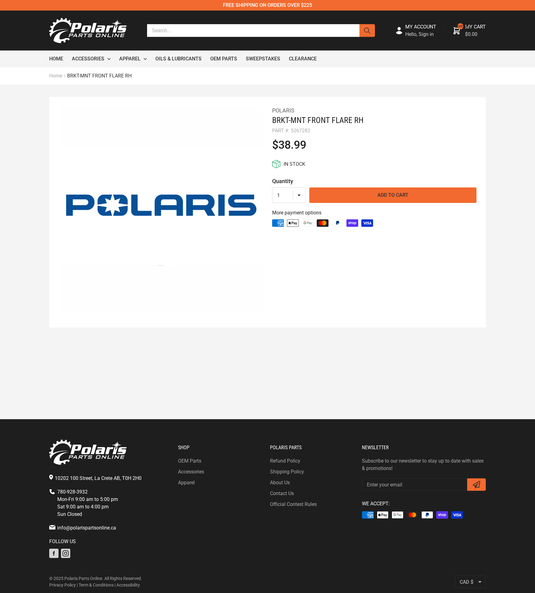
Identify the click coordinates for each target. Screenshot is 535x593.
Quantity (282, 181)
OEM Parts (223, 59)
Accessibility (128, 584)
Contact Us (282, 493)
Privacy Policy (62, 584)
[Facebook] (54, 553)
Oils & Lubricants (178, 59)
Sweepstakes (263, 59)
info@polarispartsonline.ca (86, 528)
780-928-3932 (72, 492)
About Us (280, 482)
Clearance (303, 59)
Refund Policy (285, 461)
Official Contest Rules (293, 504)
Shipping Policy (287, 472)
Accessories (88, 59)
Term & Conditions (96, 584)
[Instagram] (65, 553)
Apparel (130, 59)
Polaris (283, 110)
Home (56, 59)
